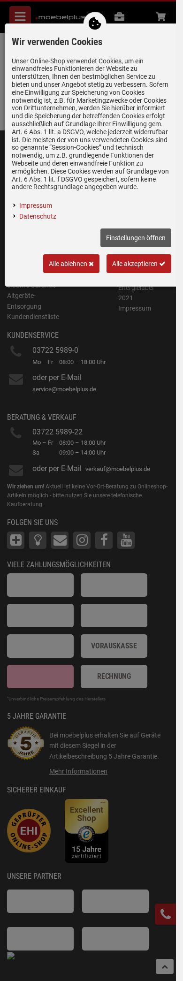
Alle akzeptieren (135, 263)
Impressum (35, 205)
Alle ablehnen (69, 263)
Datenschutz (37, 216)
